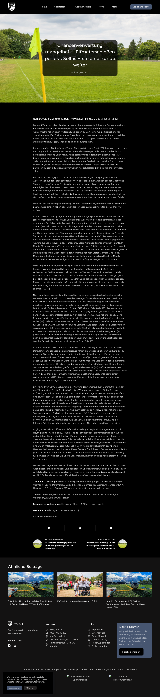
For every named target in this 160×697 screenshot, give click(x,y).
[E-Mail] (15, 645)
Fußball (75, 72)
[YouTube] (9, 645)
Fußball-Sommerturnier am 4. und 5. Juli (77, 601)
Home (43, 7)
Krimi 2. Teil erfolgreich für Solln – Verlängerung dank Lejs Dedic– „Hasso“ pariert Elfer (126, 604)
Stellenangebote (141, 7)
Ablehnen (30, 688)
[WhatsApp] (111, 528)
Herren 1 (84, 72)
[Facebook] (48, 528)
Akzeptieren (14, 688)
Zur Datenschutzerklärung (32, 682)
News (101, 7)
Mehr (114, 7)
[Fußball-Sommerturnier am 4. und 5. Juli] (80, 584)
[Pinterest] (80, 528)
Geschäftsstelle (83, 7)
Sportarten (59, 7)
